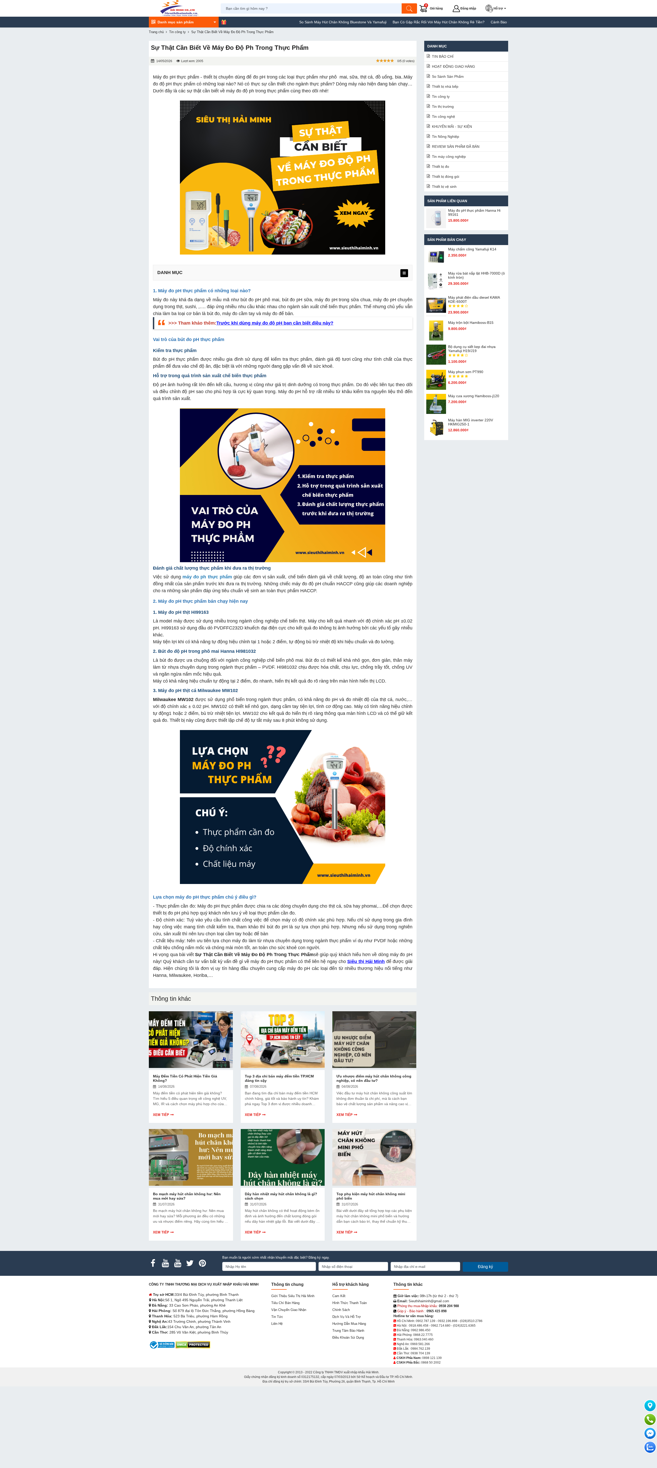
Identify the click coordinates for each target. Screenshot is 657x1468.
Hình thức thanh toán (349, 1303)
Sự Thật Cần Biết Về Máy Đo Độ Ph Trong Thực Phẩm (254, 954)
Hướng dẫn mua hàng (349, 1324)
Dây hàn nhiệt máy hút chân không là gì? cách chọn (281, 1196)
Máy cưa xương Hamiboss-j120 (473, 396)
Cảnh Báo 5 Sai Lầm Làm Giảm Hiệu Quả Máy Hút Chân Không (495, 22)
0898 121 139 (432, 1358)
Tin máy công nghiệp (449, 156)
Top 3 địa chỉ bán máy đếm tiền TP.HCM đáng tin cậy (279, 1078)
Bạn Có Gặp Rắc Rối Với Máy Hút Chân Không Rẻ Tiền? (391, 22)
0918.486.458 (418, 1325)
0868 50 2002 (431, 1362)
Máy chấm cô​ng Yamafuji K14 (472, 249)
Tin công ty (441, 96)
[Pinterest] (202, 1263)
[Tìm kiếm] (409, 8)
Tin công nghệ (443, 116)
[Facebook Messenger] (650, 1433)
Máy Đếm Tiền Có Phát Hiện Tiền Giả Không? (185, 1078)
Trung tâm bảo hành (348, 1331)
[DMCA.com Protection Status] (193, 1345)
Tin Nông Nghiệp (445, 136)
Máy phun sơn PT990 (465, 372)
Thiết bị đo (440, 166)
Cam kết (338, 1296)
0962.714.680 (440, 1325)
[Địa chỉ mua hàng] (650, 1405)
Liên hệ (277, 1324)
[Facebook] (153, 1263)
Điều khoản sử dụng (348, 1337)
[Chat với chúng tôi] (650, 1447)
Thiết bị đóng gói (445, 176)
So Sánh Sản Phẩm (448, 76)
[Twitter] (190, 1263)
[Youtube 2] (177, 1263)
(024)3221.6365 (464, 1325)
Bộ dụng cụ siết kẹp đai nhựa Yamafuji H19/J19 (472, 349)
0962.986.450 (420, 1330)
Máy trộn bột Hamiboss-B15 (471, 322)
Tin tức (277, 1317)
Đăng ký (485, 1267)
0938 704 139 (420, 1353)
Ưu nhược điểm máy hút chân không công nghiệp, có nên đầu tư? (373, 1078)
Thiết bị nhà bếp (445, 86)
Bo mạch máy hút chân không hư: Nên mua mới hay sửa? (187, 1196)
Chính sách (341, 1310)
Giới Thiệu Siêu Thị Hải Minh (292, 1296)
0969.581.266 (420, 1344)
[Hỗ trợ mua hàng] (650, 1419)
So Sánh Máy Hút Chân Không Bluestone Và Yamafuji (295, 22)
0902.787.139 (425, 1321)
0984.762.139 (420, 1348)
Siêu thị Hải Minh (366, 961)
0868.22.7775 (423, 1335)
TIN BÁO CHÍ (442, 56)
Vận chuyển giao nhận (288, 1310)
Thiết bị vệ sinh (444, 186)
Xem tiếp (161, 1115)
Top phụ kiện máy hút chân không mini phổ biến (370, 1196)
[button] (496, 8)
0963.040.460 (423, 1339)
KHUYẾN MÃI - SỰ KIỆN (452, 126)
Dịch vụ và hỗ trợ (346, 1317)
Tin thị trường (443, 106)
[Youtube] (165, 1263)
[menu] (404, 273)
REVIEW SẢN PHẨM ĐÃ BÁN (455, 146)
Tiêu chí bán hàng (285, 1303)
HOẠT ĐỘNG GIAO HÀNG (453, 66)
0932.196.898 (447, 1321)
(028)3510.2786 (471, 1321)
